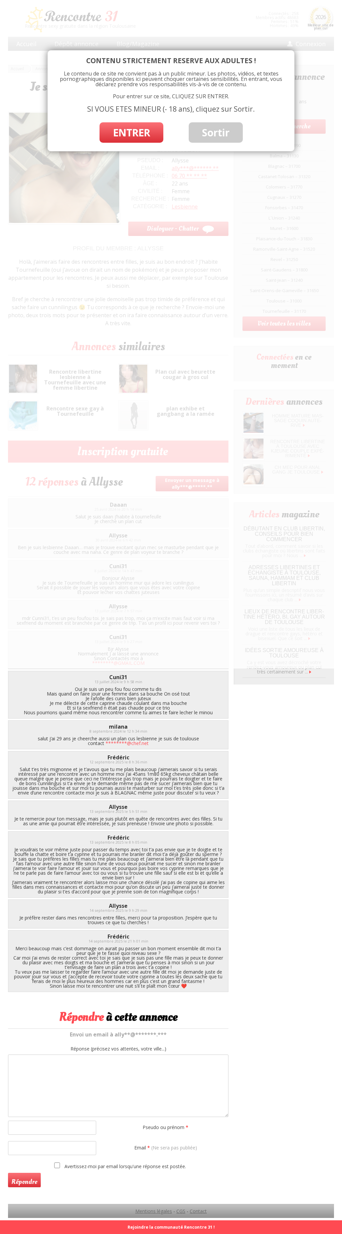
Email (165, 1147)
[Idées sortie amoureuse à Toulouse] (310, 671)
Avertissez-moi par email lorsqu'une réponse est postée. (124, 1166)
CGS (180, 1211)
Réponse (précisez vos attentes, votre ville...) (118, 1048)
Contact (198, 1211)
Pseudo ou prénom (165, 1127)
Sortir (215, 132)
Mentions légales (153, 1211)
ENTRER (131, 132)
